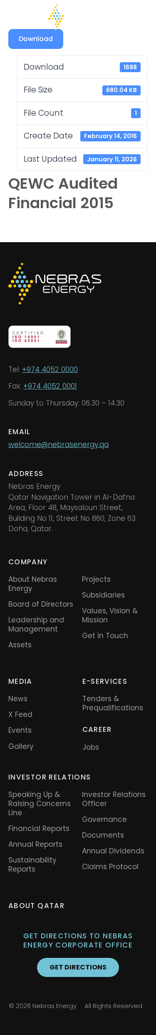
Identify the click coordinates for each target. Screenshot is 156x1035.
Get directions (78, 967)
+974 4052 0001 (50, 386)
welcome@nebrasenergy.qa (58, 444)
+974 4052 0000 (50, 369)
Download (36, 39)
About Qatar (36, 906)
